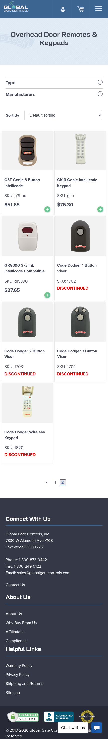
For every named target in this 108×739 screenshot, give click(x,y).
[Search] (98, 8)
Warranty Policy (19, 665)
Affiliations (15, 631)
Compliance (16, 640)
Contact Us (15, 584)
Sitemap (13, 692)
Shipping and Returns (24, 683)
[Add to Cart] (47, 209)
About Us (14, 613)
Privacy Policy (18, 674)
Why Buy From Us (21, 622)
